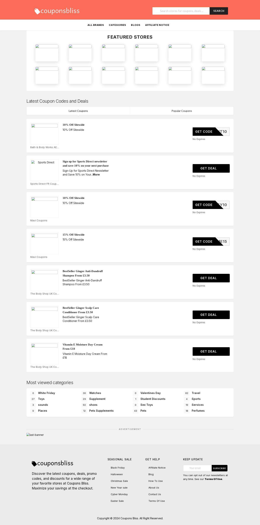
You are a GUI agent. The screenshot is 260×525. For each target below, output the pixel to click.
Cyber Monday (119, 494)
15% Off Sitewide (74, 234)
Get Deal (209, 168)
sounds (40, 404)
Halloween (117, 474)
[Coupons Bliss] (56, 10)
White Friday (43, 393)
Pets (140, 410)
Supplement (94, 398)
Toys (38, 398)
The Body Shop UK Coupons (44, 293)
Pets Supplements (98, 410)
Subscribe (219, 468)
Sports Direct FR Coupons (44, 183)
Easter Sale (117, 501)
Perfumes (195, 410)
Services (195, 404)
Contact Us (154, 494)
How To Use (155, 481)
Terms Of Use (156, 501)
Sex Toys (144, 404)
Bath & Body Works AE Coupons (44, 147)
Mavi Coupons (38, 220)
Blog (151, 474)
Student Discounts (150, 398)
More (96, 174)
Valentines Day (148, 393)
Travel (192, 393)
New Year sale (119, 487)
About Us (153, 487)
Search (218, 10)
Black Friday (118, 467)
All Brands (96, 24)
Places (39, 410)
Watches (92, 393)
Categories (117, 24)
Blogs (135, 24)
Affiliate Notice (157, 24)
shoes (90, 404)
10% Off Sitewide (74, 124)
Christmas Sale (119, 481)
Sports (193, 398)
